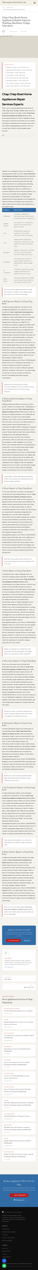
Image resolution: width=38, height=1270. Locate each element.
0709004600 (6, 1257)
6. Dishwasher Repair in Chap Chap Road (17, 80)
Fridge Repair (6, 1229)
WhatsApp (27, 940)
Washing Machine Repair (9, 1232)
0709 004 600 (14, 940)
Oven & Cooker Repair (8, 1237)
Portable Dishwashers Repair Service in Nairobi (18, 1011)
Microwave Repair (7, 1240)
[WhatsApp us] (4, 1266)
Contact (4, 1254)
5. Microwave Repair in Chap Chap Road (16, 78)
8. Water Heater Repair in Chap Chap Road (17, 86)
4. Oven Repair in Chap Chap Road (15, 75)
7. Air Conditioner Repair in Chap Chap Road (18, 83)
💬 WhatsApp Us (19, 1200)
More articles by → (10, 967)
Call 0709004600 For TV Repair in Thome (17, 1116)
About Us (4, 1248)
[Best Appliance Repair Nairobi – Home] (14, 2)
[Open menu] (34, 3)
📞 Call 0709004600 (19, 1195)
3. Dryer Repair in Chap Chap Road (15, 72)
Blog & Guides (6, 1251)
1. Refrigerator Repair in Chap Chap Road (16, 67)
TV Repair (5, 1235)
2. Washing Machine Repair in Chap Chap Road (18, 70)
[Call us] (4, 1261)
